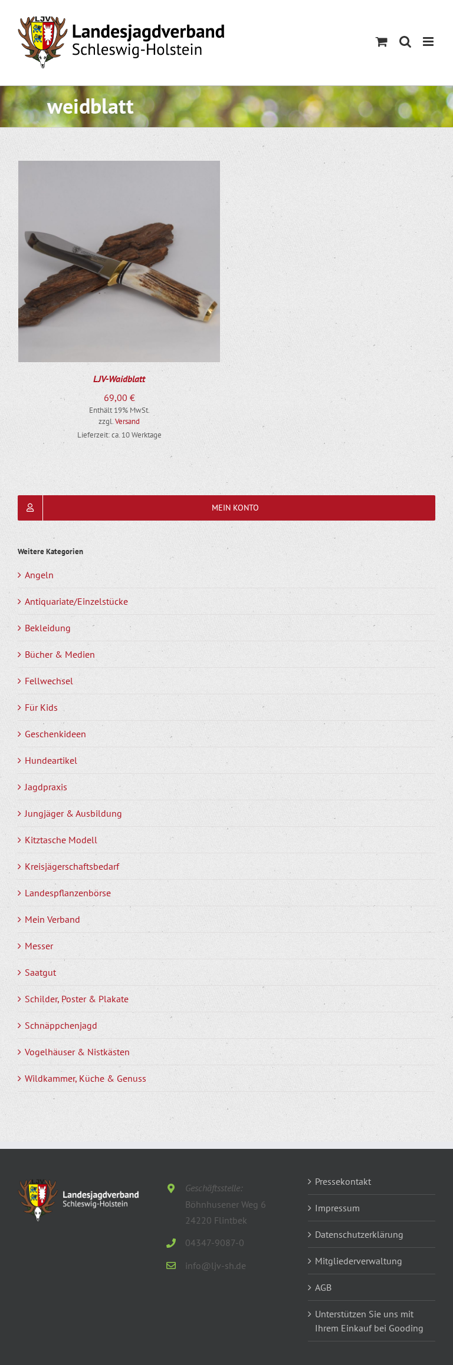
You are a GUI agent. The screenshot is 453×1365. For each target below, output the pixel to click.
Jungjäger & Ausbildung (73, 813)
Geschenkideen (55, 734)
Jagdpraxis (46, 787)
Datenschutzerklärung (359, 1234)
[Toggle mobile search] (405, 41)
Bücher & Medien (60, 654)
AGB (323, 1287)
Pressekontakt (343, 1181)
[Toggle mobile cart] (382, 41)
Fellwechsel (49, 681)
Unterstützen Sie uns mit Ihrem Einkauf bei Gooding (369, 1321)
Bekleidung (48, 628)
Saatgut (40, 972)
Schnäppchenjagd (61, 1025)
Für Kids (41, 707)
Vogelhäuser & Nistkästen (77, 1052)
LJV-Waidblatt (119, 379)
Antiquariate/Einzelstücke (76, 601)
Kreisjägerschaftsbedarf (72, 866)
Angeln (39, 575)
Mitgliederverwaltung (358, 1261)
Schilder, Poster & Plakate (77, 999)
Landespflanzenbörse (68, 893)
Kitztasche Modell (61, 840)
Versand (127, 421)
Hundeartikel (51, 760)
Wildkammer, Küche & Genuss (85, 1078)
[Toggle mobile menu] (429, 41)
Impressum (337, 1208)
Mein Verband (52, 919)
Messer (39, 946)
